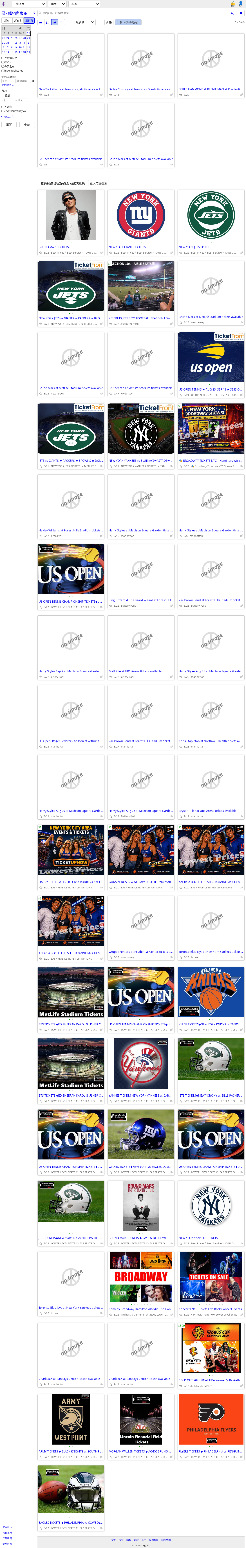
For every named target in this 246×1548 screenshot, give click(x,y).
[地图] (61, 22)
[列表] (40, 22)
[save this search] (241, 13)
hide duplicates (13, 70)
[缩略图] (47, 22)
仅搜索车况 (10, 58)
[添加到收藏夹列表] (41, 95)
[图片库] (54, 22)
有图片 (8, 62)
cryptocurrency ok (15, 111)
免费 (7, 95)
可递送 (8, 106)
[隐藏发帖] (101, 95)
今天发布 (9, 66)
